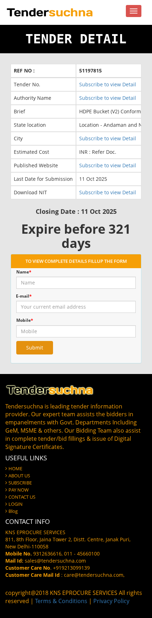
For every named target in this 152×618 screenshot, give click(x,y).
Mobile (24, 320)
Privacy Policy (111, 601)
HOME (15, 468)
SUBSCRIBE (20, 482)
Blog (13, 511)
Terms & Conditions (61, 601)
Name (23, 272)
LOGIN (15, 504)
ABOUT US (19, 475)
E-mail (24, 296)
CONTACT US (21, 497)
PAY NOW (18, 490)
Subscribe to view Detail (107, 84)
